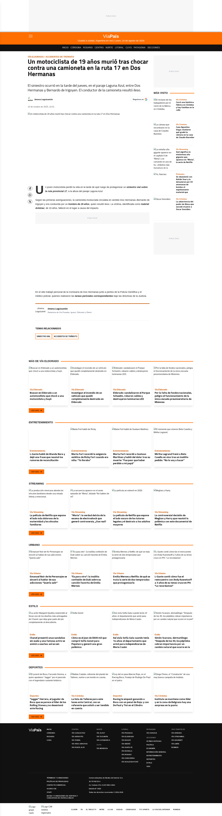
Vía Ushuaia (151, 733)
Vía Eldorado (36, 57)
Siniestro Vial (43, 336)
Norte (109, 47)
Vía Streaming (177, 737)
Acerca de (52, 789)
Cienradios (131, 809)
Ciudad (119, 809)
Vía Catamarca (103, 740)
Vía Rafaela (127, 751)
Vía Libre (175, 744)
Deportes (150, 759)
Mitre (101, 809)
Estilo (149, 763)
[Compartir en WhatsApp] (30, 195)
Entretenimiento (154, 756)
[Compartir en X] (30, 201)
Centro (99, 47)
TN (82, 809)
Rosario (88, 47)
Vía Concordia (128, 758)
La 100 (110, 809)
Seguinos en (138, 99)
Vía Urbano (176, 733)
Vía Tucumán (102, 737)
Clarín (74, 809)
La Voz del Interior (161, 809)
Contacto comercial (56, 785)
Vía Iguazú (126, 740)
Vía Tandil (76, 740)
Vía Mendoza (102, 748)
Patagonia (139, 47)
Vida (148, 766)
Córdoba (76, 47)
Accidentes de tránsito (60, 57)
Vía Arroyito (77, 737)
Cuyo (129, 47)
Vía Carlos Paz (78, 733)
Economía (150, 748)
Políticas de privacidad (57, 781)
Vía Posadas (127, 733)
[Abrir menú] (53, 36)
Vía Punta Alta (78, 747)
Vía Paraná (127, 755)
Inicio (65, 47)
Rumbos (175, 747)
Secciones (153, 47)
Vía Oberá (126, 744)
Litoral (119, 47)
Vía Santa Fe (127, 747)
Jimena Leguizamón (43, 99)
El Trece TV (91, 809)
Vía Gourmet (177, 740)
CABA (49, 740)
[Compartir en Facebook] (30, 188)
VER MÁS (35, 410)
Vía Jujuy (101, 733)
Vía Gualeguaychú (130, 762)
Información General (156, 752)
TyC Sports (144, 809)
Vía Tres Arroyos (80, 744)
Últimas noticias (153, 741)
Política (150, 745)
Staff (49, 792)
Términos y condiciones (57, 778)
